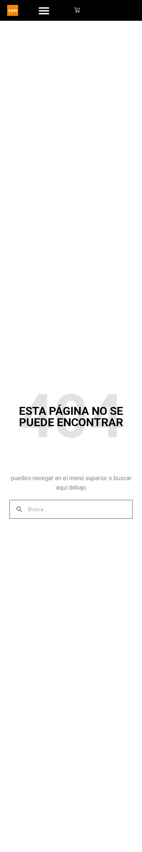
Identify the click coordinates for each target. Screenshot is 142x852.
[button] (44, 10)
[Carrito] (77, 11)
